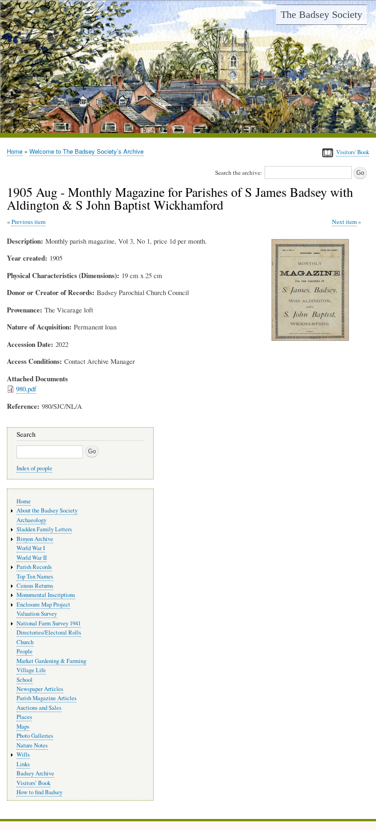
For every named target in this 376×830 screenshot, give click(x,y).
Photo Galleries (35, 736)
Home (14, 151)
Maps (23, 726)
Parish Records (34, 567)
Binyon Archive (35, 539)
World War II (32, 558)
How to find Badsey (39, 792)
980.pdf (26, 388)
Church (25, 642)
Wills (23, 754)
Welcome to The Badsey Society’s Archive (86, 151)
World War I (31, 548)
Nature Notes (32, 745)
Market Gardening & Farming (51, 661)
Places (24, 717)
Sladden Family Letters (44, 529)
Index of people (34, 468)
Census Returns (35, 586)
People (25, 651)
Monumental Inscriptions (46, 595)
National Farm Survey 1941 (49, 623)
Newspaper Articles (40, 689)
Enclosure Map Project (43, 604)
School (25, 680)
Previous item (28, 221)
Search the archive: (238, 172)
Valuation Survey (37, 614)
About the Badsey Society (47, 510)
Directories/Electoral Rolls (49, 632)
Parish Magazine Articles (47, 698)
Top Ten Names (35, 576)
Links (23, 764)
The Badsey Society (321, 14)
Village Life (31, 670)
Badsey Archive (35, 773)
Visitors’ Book (33, 783)
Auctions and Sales (39, 708)
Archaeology (31, 520)
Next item (344, 221)
